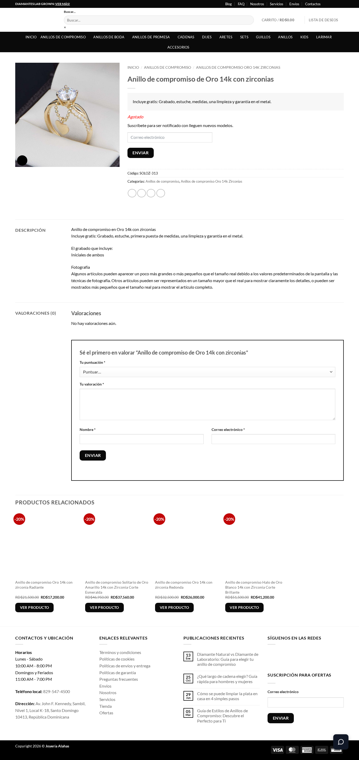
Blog (228, 4)
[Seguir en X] (336, 4)
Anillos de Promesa (151, 37)
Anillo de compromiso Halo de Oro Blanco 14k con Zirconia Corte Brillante (253, 587)
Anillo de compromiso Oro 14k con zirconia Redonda (183, 584)
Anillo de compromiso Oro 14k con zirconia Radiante (44, 584)
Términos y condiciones (120, 652)
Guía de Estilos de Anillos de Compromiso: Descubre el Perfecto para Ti (222, 715)
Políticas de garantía (117, 672)
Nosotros (257, 4)
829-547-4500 (56, 691)
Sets (244, 37)
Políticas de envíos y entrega (124, 665)
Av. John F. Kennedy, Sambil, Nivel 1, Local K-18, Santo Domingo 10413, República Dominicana (50, 710)
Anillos (285, 37)
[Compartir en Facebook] (132, 193)
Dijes (207, 37)
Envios (294, 4)
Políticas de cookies (117, 658)
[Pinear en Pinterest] (160, 193)
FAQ (241, 4)
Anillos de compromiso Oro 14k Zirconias (238, 67)
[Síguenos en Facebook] (326, 4)
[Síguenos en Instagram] (331, 4)
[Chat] (340, 742)
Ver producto (34, 607)
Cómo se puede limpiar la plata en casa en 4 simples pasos (227, 696)
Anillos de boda (108, 37)
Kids (304, 37)
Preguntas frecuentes (118, 679)
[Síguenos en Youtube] (341, 4)
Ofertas (106, 712)
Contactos (313, 4)
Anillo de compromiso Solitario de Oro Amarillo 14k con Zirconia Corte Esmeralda (116, 587)
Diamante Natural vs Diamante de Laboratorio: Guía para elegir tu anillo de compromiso (227, 659)
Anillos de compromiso (63, 37)
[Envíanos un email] (305, 657)
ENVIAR (140, 152)
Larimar (324, 37)
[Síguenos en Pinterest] (313, 657)
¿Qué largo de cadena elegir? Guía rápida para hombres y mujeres (227, 679)
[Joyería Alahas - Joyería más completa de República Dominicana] (35, 20)
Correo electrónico (228, 429)
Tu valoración (92, 384)
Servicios (276, 4)
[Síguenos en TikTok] (288, 657)
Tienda (105, 706)
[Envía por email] (151, 193)
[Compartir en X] (141, 193)
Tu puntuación (92, 362)
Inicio (31, 37)
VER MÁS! (62, 4)
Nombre (88, 429)
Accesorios (178, 47)
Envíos (105, 685)
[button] (281, 20)
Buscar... (70, 12)
